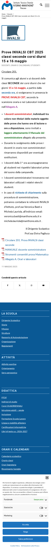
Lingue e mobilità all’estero (14, 423)
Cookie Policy (15, 546)
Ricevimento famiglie (11, 469)
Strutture (6, 333)
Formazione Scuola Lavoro (14, 419)
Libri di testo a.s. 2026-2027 (14, 431)
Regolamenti (7, 346)
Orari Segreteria (9, 465)
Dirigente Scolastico (11, 320)
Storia (4, 325)
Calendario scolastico (11, 456)
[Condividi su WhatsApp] (31, 285)
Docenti (6, 65)
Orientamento (8, 368)
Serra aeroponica (9, 373)
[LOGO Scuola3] (21, 5)
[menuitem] (39, 5)
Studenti (35, 65)
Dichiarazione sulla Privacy (30, 546)
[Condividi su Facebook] (8, 285)
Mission (5, 329)
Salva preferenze (25, 539)
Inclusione (6, 414)
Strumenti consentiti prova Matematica (26, 254)
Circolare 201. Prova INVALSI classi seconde (24, 242)
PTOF (4, 398)
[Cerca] (39, 5)
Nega (25, 532)
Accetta (25, 524)
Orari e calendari (20, 65)
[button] (47, 477)
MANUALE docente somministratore (25, 250)
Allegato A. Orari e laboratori (20, 259)
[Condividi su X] (20, 285)
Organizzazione (9, 342)
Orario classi (7, 461)
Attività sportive (9, 364)
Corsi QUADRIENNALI (12, 406)
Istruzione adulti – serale (13, 410)
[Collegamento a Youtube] (43, 285)
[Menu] (45, 5)
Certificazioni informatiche (14, 427)
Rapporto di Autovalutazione (15, 337)
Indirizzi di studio (9, 402)
